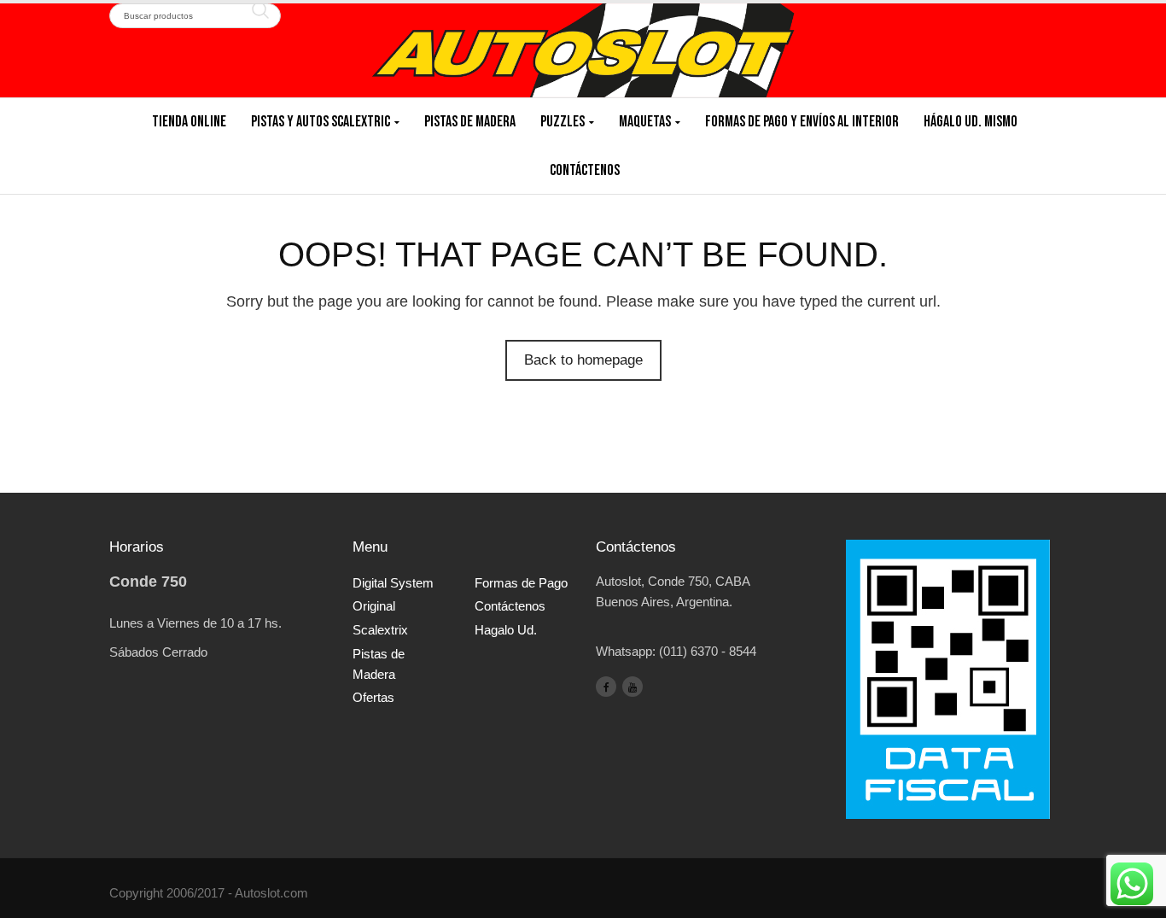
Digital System (393, 583)
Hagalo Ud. (506, 630)
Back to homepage (583, 360)
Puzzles (562, 122)
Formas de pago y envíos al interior (802, 122)
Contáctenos (585, 170)
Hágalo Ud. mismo (970, 122)
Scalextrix (380, 630)
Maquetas (645, 122)
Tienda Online (189, 122)
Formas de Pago (521, 583)
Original (374, 606)
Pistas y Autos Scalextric (320, 122)
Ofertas (373, 697)
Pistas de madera (470, 122)
